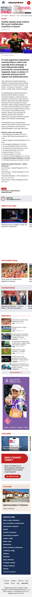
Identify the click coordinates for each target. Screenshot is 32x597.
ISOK (18, 583)
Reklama (6, 553)
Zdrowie (6, 569)
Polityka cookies (23, 588)
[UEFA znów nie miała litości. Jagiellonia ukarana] (14, 270)
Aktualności (15, 339)
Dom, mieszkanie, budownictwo (13, 523)
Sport (18, 15)
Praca (26, 581)
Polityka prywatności (10, 588)
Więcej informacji (8, 508)
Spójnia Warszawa (6, 192)
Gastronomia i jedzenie (10, 526)
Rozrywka (6, 556)
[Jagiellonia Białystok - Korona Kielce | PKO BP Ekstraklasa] (13, 298)
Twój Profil (24, 583)
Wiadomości (13, 15)
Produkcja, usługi (9, 550)
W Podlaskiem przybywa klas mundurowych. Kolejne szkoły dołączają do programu (21, 343)
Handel (5, 529)
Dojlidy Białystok (15, 190)
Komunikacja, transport (10, 535)
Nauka (13, 346)
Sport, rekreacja (8, 560)
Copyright (4, 589)
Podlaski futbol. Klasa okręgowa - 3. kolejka (18, 350)
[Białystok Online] (16, 3)
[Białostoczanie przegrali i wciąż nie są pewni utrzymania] (14, 216)
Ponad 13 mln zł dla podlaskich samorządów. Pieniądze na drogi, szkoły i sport (20, 358)
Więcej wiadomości (15, 372)
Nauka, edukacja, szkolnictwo (13, 547)
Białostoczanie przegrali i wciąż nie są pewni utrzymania (14, 226)
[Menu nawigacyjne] (29, 3)
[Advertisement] (16, 243)
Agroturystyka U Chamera (15, 505)
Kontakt (6, 583)
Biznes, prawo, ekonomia (11, 520)
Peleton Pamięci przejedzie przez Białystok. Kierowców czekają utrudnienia (20, 335)
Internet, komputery (9, 532)
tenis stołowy (5, 190)
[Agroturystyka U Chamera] (16, 495)
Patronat (20, 581)
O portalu (6, 581)
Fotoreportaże (8, 288)
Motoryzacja (7, 544)
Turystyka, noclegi (9, 563)
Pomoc (13, 583)
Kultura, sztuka (8, 538)
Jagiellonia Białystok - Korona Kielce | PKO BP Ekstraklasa (12, 307)
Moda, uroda (7, 541)
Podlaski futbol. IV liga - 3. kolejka (20, 328)
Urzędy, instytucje (9, 566)
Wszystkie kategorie (9, 572)
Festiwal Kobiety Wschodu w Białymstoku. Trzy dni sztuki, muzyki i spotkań (20, 365)
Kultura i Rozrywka (16, 369)
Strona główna (5, 15)
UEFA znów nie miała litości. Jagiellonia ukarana (11, 280)
